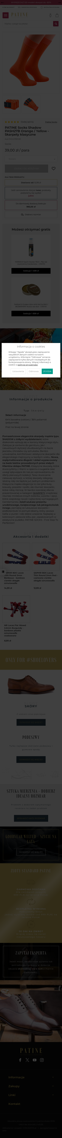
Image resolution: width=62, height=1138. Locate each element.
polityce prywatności (28, 365)
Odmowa (34, 371)
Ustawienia (18, 371)
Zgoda (47, 371)
